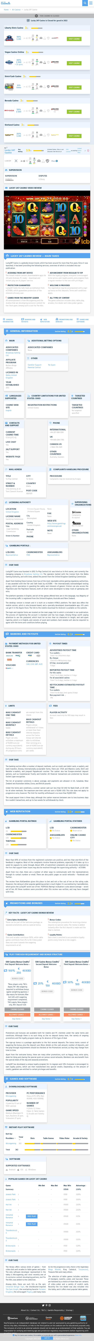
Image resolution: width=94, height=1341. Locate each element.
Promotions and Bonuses (64, 320)
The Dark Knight (12, 1289)
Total (21, 1137)
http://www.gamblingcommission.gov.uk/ (56, 525)
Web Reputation (45, 320)
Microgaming (11, 1096)
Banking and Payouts (28, 320)
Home (6, 9)
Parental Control (34, 367)
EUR (32, 664)
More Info (78, 1335)
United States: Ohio (79, 151)
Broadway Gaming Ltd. (13, 354)
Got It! (47, 1338)
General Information (8, 320)
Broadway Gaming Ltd (33, 574)
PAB (28, 555)
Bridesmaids (10, 1245)
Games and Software (83, 320)
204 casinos (68, 151)
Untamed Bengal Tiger (15, 1286)
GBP (36, 664)
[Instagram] (50, 1305)
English (8, 410)
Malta (8, 375)
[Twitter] (44, 1305)
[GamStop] (83, 1318)
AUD (40, 664)
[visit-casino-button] (19, 38)
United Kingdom (11, 376)
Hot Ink (9, 1204)
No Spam (51, 365)
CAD (28, 664)
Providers (10, 1138)
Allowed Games (16, 1014)
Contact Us (35, 1310)
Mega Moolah (54, 1269)
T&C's (43, 1310)
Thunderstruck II (11, 1232)
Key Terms (16, 1019)
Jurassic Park (10, 1194)
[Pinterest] (47, 1305)
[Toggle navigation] (90, 3)
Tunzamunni (83, 1269)
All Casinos (16, 9)
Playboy (30, 1292)
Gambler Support (34, 365)
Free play (31, 1216)
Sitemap (69, 1310)
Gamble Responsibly (56, 1310)
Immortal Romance (9, 1216)
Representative (12, 555)
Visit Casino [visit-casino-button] (74, 39)
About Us (25, 1310)
